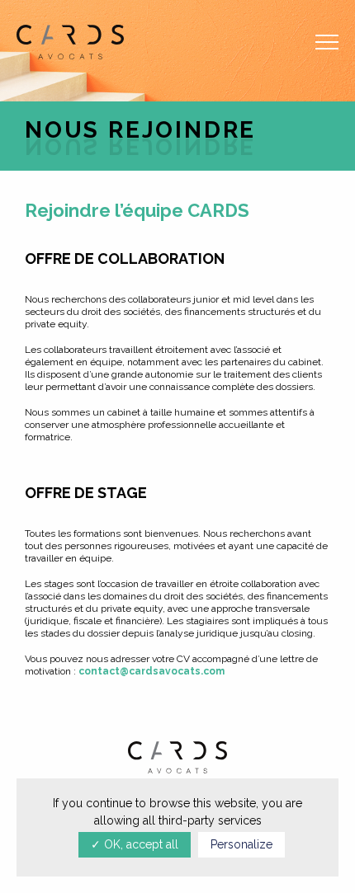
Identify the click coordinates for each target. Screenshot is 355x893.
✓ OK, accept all (134, 844)
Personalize (241, 844)
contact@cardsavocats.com (151, 671)
